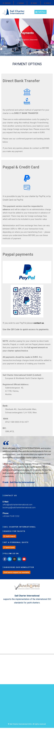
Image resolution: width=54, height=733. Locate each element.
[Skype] (9, 559)
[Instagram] (14, 559)
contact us (38, 323)
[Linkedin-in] (19, 559)
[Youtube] (24, 559)
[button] (40, 12)
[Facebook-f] (5, 559)
